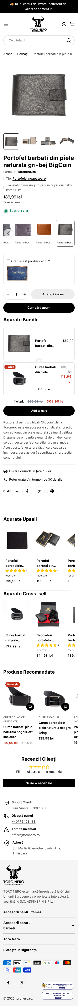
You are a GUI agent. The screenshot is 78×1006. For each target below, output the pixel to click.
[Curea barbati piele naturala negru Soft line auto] (19, 696)
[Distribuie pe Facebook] (27, 491)
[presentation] (8, 233)
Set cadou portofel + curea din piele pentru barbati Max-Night (48, 638)
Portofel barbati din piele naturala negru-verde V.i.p (47, 564)
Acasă (7, 54)
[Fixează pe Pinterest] (52, 491)
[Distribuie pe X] (40, 491)
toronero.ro (26, 172)
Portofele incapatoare (29, 178)
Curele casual (49, 717)
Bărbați (22, 54)
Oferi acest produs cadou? (30, 261)
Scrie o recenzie (39, 783)
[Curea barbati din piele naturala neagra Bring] (55, 696)
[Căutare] (68, 40)
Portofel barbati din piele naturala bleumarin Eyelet (15, 564)
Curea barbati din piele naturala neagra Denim (45, 370)
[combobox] (39, 40)
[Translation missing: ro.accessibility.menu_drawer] (5, 24)
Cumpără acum (39, 308)
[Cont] (63, 24)
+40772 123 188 (24, 821)
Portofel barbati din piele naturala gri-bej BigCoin (46, 344)
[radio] (23, 233)
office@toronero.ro (26, 835)
